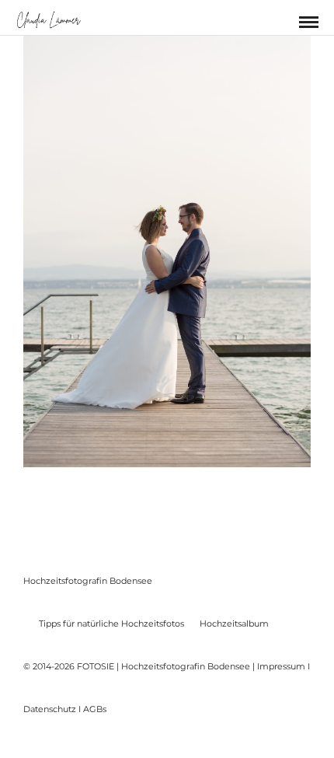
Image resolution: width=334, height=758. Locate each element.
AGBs (94, 709)
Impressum (281, 666)
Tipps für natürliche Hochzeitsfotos (111, 623)
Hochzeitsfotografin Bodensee (87, 580)
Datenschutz (49, 709)
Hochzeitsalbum (234, 623)
